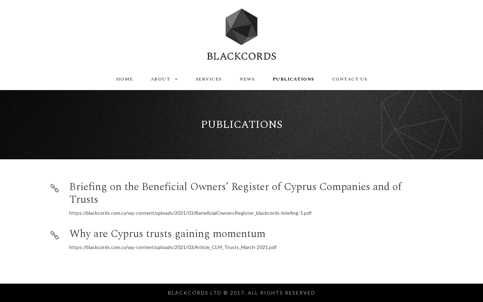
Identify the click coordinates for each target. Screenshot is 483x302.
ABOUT (160, 79)
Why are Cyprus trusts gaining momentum (167, 234)
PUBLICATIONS (293, 79)
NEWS (247, 79)
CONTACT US (349, 79)
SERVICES (209, 79)
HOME (124, 79)
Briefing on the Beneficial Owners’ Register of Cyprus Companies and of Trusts (235, 193)
